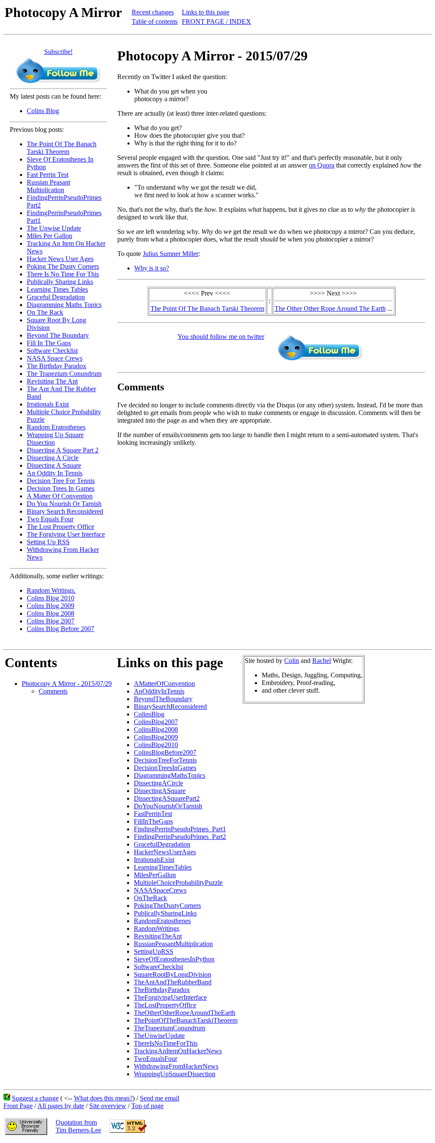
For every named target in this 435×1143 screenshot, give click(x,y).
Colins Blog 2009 (50, 605)
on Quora (321, 165)
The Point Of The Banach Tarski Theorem (61, 147)
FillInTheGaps (153, 821)
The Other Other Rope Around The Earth (330, 308)
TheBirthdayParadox (162, 989)
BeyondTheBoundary (163, 698)
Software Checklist (52, 350)
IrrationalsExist (154, 859)
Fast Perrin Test (47, 174)
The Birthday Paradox (56, 366)
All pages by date (60, 1105)
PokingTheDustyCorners (167, 905)
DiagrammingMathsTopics (169, 775)
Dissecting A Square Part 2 (63, 450)
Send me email (159, 1098)
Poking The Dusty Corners (63, 266)
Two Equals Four (50, 519)
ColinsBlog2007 (156, 721)
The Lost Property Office (60, 526)
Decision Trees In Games (60, 488)
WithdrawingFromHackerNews (176, 1066)
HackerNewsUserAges (165, 852)
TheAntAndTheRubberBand (173, 982)
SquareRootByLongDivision (172, 974)
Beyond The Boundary (58, 335)
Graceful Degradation (56, 297)
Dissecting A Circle (53, 457)
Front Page (18, 1105)
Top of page (147, 1105)
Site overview (107, 1105)
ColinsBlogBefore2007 (165, 752)
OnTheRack (150, 897)
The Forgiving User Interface (66, 534)
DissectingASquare (160, 790)
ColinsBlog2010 (156, 744)
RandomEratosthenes (162, 920)
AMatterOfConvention (164, 683)
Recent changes (153, 12)
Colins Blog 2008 (50, 613)
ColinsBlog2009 (156, 737)
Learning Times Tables (57, 289)
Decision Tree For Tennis (61, 480)
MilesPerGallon (155, 875)
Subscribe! (58, 51)
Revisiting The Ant (52, 381)
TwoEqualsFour (155, 1058)
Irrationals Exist (48, 404)
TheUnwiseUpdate (159, 1035)
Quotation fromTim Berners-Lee (78, 1126)
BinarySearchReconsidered (170, 706)
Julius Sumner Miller (170, 253)
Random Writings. (51, 590)
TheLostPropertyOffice (165, 1005)
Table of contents (155, 21)
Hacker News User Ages (60, 258)
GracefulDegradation (162, 844)
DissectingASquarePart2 (167, 798)
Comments (53, 691)
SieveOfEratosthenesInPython (174, 959)
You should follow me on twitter (221, 336)
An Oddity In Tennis (54, 473)
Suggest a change (35, 1098)
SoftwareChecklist (158, 966)
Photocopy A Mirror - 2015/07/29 (67, 683)
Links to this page (205, 12)
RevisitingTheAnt (158, 936)
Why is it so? (151, 268)
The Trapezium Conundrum (64, 373)
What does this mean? (103, 1098)
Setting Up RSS (48, 542)
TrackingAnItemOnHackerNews (178, 1051)
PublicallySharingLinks (165, 913)
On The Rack (45, 312)
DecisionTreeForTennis (165, 760)
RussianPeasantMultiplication (173, 943)
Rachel (321, 660)
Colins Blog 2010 (50, 598)
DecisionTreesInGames (165, 767)
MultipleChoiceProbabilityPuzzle (178, 882)
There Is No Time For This (63, 274)
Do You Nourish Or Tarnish (64, 503)
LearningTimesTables (163, 867)
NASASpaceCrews (160, 890)
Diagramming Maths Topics (64, 304)
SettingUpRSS (153, 951)
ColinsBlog (149, 714)
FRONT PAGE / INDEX (216, 21)
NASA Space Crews (54, 358)
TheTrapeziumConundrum (169, 1028)
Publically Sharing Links (60, 281)
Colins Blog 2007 (50, 621)
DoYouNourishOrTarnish (168, 806)
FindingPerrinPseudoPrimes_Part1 (180, 829)
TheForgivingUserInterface (170, 997)
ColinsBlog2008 (156, 729)
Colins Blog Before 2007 (60, 628)
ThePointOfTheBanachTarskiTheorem (185, 1020)
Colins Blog (43, 110)
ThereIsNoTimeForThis (166, 1043)
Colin (291, 660)
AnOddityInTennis (159, 691)
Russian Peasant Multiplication (48, 186)
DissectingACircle (158, 783)
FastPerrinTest (153, 813)
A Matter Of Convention (60, 496)
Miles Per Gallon (49, 235)
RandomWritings (156, 928)
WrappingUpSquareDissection (174, 1074)
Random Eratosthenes (56, 427)
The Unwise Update (54, 228)
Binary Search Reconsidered (65, 511)
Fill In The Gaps (49, 343)
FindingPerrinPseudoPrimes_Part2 (180, 836)
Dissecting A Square (54, 465)
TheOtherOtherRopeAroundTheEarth (184, 1012)
